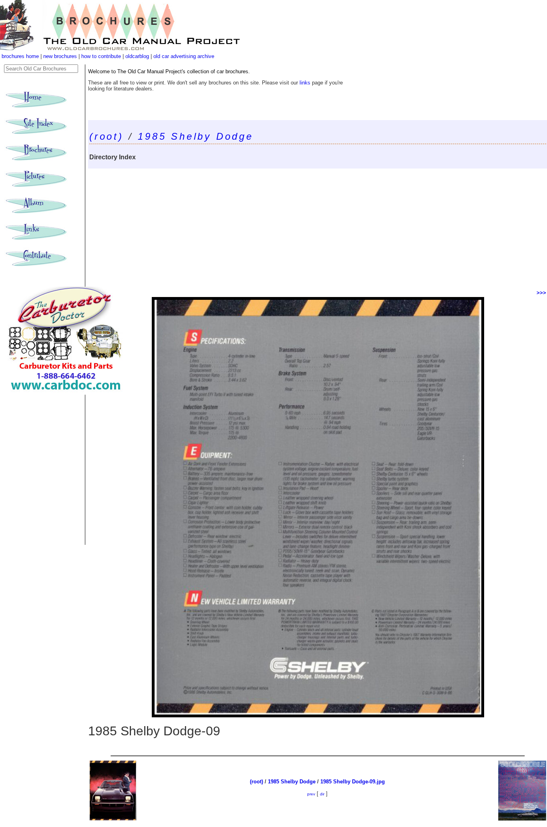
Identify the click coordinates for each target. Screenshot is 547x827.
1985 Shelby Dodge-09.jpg (352, 782)
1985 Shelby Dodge (195, 136)
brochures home (20, 56)
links (305, 83)
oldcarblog (137, 56)
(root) (106, 136)
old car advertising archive (183, 56)
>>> (541, 293)
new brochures (60, 56)
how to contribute (101, 56)
